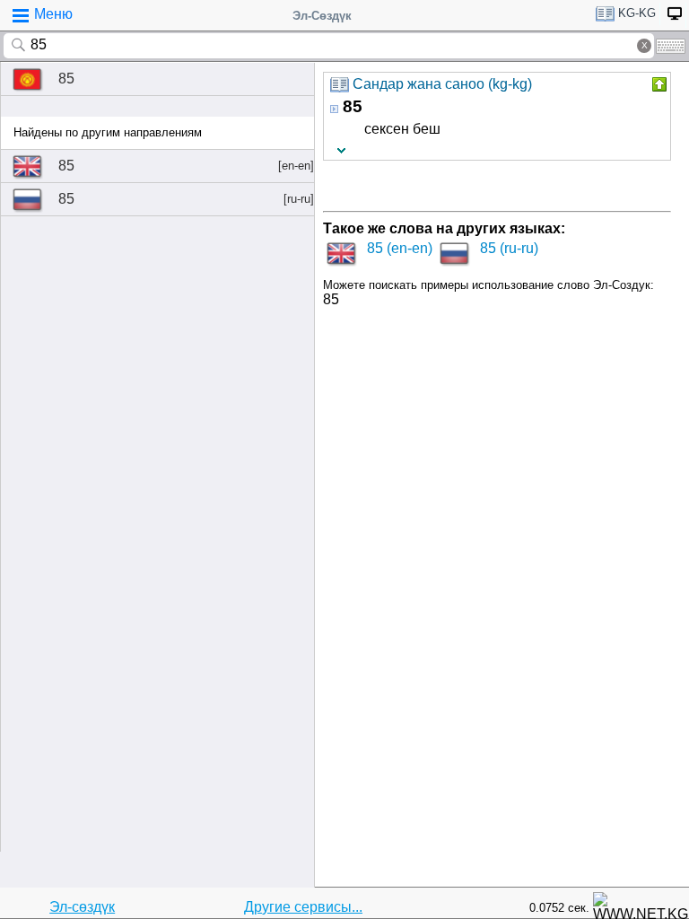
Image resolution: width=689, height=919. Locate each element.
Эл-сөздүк (82, 907)
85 (66, 78)
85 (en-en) (399, 248)
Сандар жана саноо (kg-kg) (442, 84)
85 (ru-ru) (509, 248)
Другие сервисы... (303, 907)
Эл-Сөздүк (322, 15)
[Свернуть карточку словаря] (658, 84)
